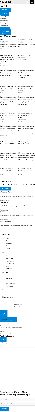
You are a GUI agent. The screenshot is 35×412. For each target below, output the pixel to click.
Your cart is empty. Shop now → (8, 334)
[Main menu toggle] (32, 2)
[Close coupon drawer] (3, 339)
